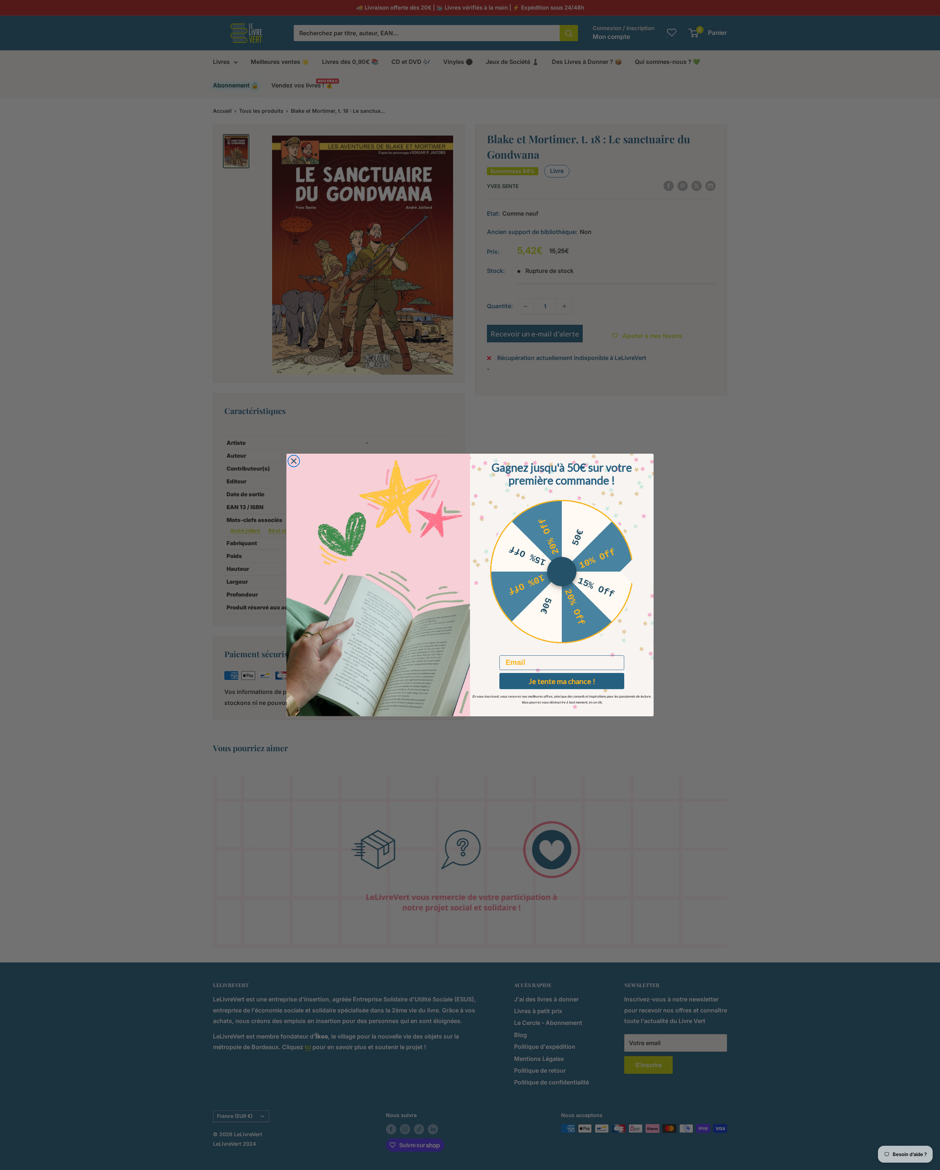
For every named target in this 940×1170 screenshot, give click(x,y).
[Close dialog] (294, 461)
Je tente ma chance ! (562, 681)
